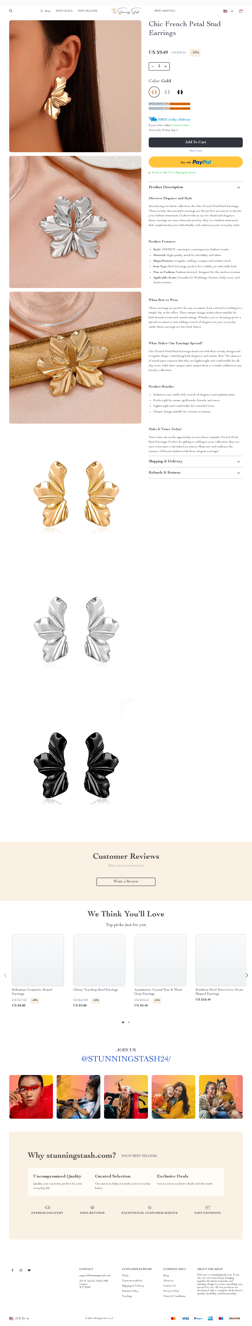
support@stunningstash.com (95, 1275)
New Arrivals (165, 11)
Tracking (127, 1296)
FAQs (125, 1275)
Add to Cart (195, 142)
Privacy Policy (171, 1291)
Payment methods (132, 1281)
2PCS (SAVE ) (159, 104)
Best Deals (64, 11)
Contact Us (169, 1286)
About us (168, 1281)
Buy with (186, 162)
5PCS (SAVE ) (159, 108)
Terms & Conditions (174, 1296)
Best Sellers (87, 11)
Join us (126, 1050)
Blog (166, 1275)
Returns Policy (130, 1291)
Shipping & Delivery (133, 1286)
